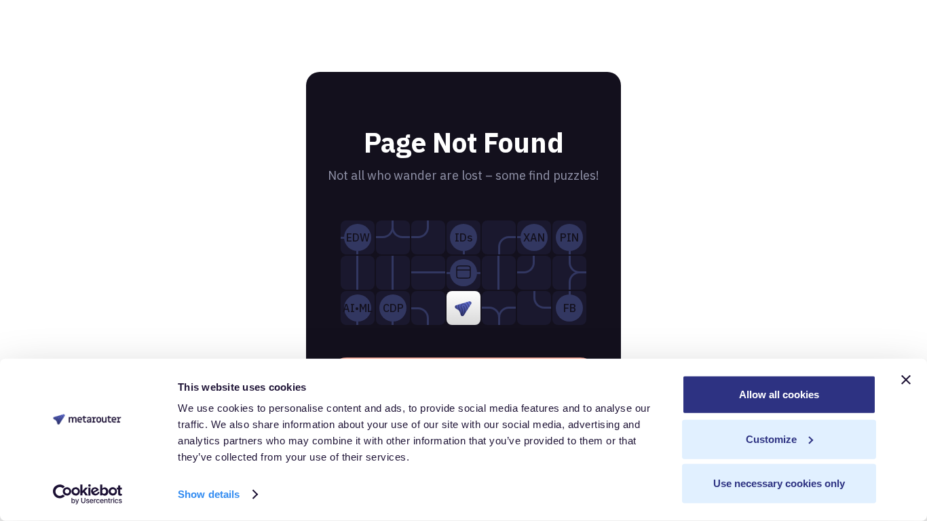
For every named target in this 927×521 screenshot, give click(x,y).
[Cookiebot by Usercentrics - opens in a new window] (88, 494)
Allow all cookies (779, 394)
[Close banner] (906, 380)
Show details (209, 494)
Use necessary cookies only (779, 483)
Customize (771, 438)
